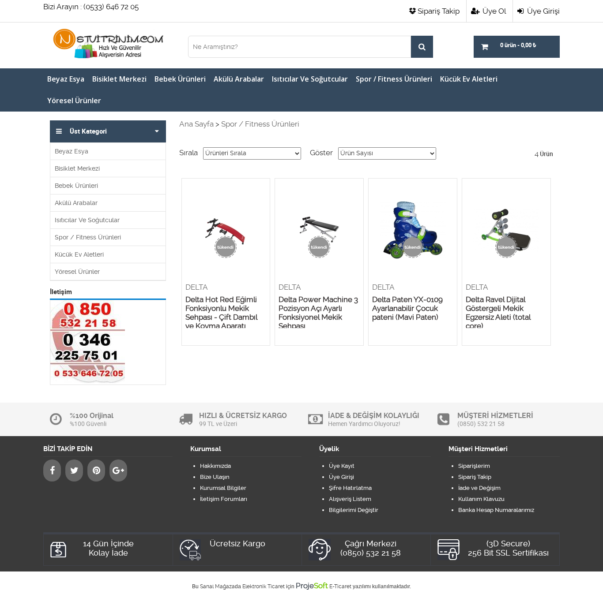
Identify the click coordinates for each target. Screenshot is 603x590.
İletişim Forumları (223, 499)
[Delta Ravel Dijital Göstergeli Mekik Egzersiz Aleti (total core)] (506, 230)
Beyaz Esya (65, 79)
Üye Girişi (542, 11)
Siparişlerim (474, 466)
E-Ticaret (340, 586)
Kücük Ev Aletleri (468, 79)
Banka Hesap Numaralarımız (496, 510)
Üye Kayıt (341, 466)
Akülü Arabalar (239, 79)
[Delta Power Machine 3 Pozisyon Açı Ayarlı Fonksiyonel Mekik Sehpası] (319, 230)
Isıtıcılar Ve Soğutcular (310, 79)
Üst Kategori (88, 131)
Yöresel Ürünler (74, 100)
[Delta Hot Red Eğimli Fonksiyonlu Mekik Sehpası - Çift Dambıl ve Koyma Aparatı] (226, 230)
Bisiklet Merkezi (119, 79)
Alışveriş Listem (350, 499)
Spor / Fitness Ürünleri (394, 79)
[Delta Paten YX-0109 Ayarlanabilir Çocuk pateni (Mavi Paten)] (412, 230)
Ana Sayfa (196, 123)
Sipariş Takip (439, 11)
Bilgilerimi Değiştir (353, 510)
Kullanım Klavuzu (481, 499)
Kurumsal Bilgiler (223, 488)
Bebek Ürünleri (180, 79)
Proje (312, 585)
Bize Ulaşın (215, 477)
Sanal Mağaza (217, 586)
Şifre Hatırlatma (350, 488)
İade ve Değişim (479, 488)
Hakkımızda (215, 466)
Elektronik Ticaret (263, 586)
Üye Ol (493, 11)
